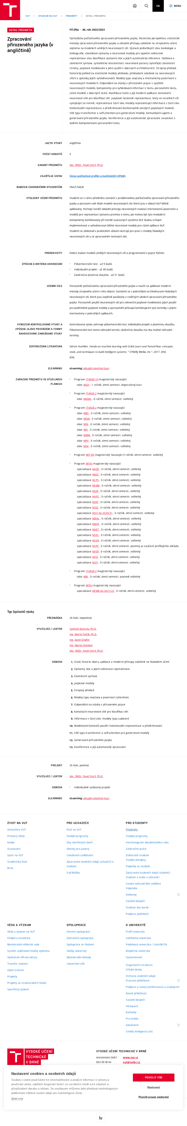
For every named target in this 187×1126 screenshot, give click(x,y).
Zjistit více (17, 1098)
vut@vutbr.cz (131, 1062)
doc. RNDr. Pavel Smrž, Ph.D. (86, 165)
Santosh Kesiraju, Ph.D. (83, 629)
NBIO (95, 474)
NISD (95, 507)
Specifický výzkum (18, 989)
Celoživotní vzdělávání (80, 855)
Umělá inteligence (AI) (139, 1031)
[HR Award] (100, 1117)
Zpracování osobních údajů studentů (148, 872)
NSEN (95, 540)
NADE (95, 469)
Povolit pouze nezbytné (154, 1097)
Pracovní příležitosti (142, 981)
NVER (95, 551)
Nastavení (153, 1087)
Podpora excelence (18, 938)
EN (158, 5)
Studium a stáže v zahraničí (142, 877)
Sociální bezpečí (135, 901)
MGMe (87, 399)
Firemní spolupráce (78, 931)
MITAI (89, 463)
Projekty (12, 976)
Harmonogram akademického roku (147, 842)
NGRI (95, 491)
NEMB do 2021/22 (103, 591)
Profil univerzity (135, 931)
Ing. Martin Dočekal (81, 645)
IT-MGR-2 (91, 393)
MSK (86, 446)
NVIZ (95, 557)
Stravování (13, 848)
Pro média (132, 1018)
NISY (95, 562)
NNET (95, 529)
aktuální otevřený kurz (96, 368)
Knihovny (136, 895)
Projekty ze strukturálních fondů (26, 983)
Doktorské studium (137, 855)
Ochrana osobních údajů (140, 976)
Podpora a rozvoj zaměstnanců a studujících (152, 987)
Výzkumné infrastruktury (22, 957)
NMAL (95, 518)
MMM (86, 435)
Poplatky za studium (138, 866)
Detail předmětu (96, 16)
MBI (85, 576)
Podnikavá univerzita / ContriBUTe (146, 944)
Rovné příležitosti (136, 993)
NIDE (95, 502)
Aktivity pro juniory (78, 848)
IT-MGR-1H (92, 379)
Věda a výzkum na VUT (21, 931)
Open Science (15, 970)
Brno (10, 868)
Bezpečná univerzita (138, 951)
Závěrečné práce (136, 848)
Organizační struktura (139, 965)
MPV (86, 440)
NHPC (95, 496)
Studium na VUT (47, 16)
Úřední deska (134, 969)
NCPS (95, 480)
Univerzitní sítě (76, 963)
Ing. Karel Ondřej (79, 639)
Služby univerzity (77, 951)
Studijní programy (77, 836)
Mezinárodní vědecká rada (23, 944)
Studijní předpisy (136, 859)
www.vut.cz (130, 1057)
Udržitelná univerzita (138, 938)
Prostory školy (16, 836)
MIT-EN (90, 454)
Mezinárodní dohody (79, 957)
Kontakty (131, 1012)
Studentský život (17, 861)
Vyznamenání (134, 957)
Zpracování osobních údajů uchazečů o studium (90, 864)
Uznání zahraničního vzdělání (143, 883)
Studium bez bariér (137, 907)
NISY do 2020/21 (102, 513)
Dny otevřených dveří (80, 842)
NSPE (95, 546)
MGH (86, 385)
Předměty (71, 16)
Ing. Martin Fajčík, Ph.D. (83, 634)
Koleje (11, 842)
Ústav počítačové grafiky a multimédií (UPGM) (98, 176)
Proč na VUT (74, 829)
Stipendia (131, 888)
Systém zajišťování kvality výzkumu (28, 951)
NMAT (95, 524)
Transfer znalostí (17, 963)
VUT (28, 16)
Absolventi (137, 1025)
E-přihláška (73, 872)
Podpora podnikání (137, 914)
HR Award (132, 1006)
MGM (86, 418)
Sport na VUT (15, 855)
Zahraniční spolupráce (80, 938)
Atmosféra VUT (16, 829)
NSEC (95, 535)
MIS (85, 429)
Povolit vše (153, 1077)
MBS (86, 413)
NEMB (96, 485)
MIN (85, 424)
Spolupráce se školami (80, 944)
